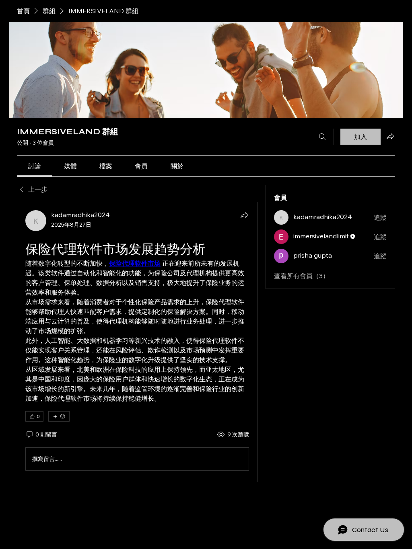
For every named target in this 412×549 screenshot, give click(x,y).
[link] (34, 166)
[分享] (244, 215)
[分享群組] (390, 136)
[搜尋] (322, 137)
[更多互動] (59, 416)
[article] (137, 342)
